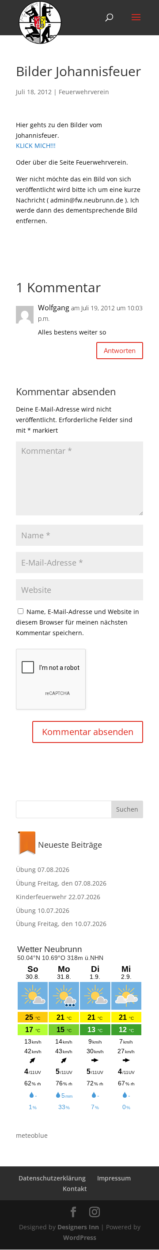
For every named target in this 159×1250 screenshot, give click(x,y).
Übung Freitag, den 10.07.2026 (61, 923)
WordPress (79, 1237)
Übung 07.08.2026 (42, 869)
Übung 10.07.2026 (42, 910)
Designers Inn (78, 1227)
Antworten (120, 350)
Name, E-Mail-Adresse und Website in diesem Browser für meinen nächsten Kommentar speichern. (77, 622)
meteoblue (32, 1135)
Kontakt (75, 1188)
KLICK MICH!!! (36, 145)
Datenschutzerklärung (52, 1178)
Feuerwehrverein (84, 92)
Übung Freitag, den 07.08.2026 (61, 883)
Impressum (114, 1178)
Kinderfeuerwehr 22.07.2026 (58, 897)
